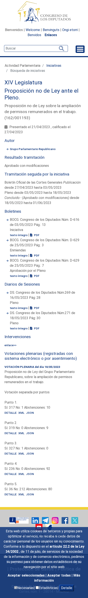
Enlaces (51, 35)
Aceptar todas (59, 575)
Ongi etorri (70, 30)
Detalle (66, 588)
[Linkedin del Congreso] (36, 520)
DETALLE (10, 412)
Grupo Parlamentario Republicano (33, 149)
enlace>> (10, 345)
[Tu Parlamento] (19, 520)
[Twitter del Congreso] (74, 520)
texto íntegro (19, 235)
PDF (36, 235)
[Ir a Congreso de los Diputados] (44, 12)
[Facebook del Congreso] (65, 520)
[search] (36, 48)
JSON (30, 412)
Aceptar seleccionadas (26, 575)
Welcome (33, 30)
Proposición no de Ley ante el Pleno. (41, 94)
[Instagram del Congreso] (55, 520)
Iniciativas (53, 66)
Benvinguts (51, 30)
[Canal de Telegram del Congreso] (46, 520)
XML (21, 412)
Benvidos (34, 35)
